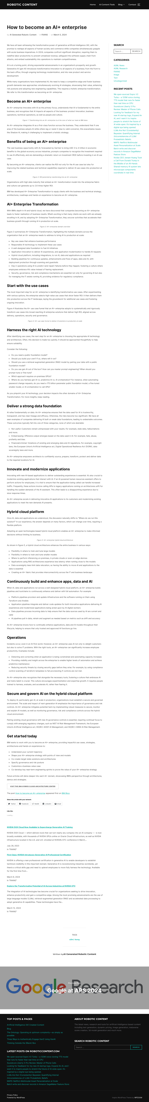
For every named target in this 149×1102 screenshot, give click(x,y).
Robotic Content (22, 4)
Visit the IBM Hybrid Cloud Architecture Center (32, 786)
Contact (132, 4)
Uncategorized (120, 81)
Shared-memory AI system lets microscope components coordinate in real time (127, 169)
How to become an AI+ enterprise (30, 793)
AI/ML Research (120, 68)
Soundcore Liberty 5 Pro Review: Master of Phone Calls (31, 1063)
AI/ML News (119, 65)
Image (116, 74)
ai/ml (71, 939)
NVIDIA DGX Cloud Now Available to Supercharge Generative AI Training (40, 827)
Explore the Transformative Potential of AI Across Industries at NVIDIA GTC (41, 886)
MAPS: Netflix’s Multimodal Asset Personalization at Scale (32, 1081)
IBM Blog (65, 793)
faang (77, 939)
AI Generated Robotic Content (23, 35)
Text (116, 78)
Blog (120, 4)
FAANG (45, 35)
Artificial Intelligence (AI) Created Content (25, 1025)
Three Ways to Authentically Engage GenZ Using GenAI (31, 1039)
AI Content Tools (107, 4)
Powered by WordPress (16, 1098)
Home (93, 4)
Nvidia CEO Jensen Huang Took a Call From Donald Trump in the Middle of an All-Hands (128, 160)
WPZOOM (138, 1098)
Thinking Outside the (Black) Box (21, 1043)
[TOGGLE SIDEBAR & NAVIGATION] (139, 4)
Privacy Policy (12, 1095)
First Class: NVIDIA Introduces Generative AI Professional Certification (39, 855)
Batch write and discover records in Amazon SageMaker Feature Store (127, 151)
